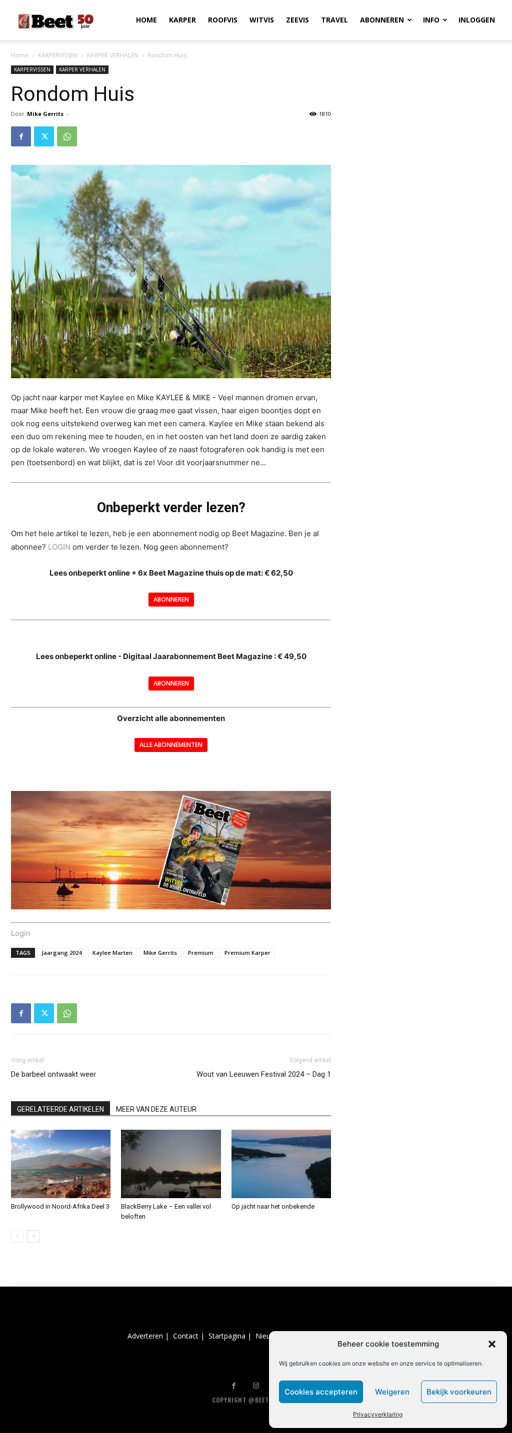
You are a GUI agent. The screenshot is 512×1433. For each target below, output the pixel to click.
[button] (492, 1344)
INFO (431, 19)
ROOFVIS (223, 19)
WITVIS (262, 19)
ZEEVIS (297, 19)
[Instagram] (256, 1386)
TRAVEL (334, 19)
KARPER (182, 19)
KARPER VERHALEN (112, 55)
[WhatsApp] (67, 136)
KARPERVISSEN (58, 55)
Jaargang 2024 (62, 952)
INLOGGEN (476, 19)
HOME (146, 19)
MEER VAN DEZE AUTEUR (156, 1109)
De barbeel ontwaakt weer (53, 1074)
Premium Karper (247, 952)
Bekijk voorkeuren (459, 1392)
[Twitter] (44, 136)
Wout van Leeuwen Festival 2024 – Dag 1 (263, 1074)
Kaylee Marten (112, 952)
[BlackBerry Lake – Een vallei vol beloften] (170, 1164)
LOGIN (59, 547)
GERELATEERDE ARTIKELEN (60, 1109)
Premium (201, 952)
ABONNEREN (382, 19)
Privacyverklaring (377, 1414)
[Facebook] (21, 136)
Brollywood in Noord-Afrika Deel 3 (60, 1206)
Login (20, 933)
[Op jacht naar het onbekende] (281, 1164)
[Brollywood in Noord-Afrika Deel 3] (60, 1164)
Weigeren (392, 1392)
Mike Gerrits (45, 113)
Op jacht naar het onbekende (273, 1206)
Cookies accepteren (321, 1392)
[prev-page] (17, 1236)
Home (19, 55)
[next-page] (33, 1236)
